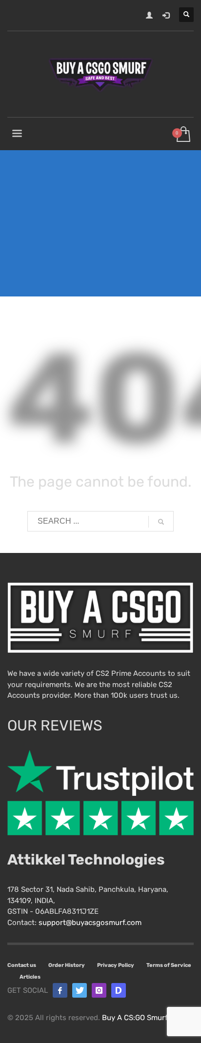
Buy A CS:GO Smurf (134, 1017)
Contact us (21, 965)
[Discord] (118, 990)
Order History (66, 965)
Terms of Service (168, 965)
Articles (30, 977)
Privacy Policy (115, 965)
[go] (161, 522)
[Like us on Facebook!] (60, 990)
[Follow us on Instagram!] (99, 990)
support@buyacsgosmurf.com (90, 922)
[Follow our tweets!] (79, 990)
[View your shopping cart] (183, 134)
